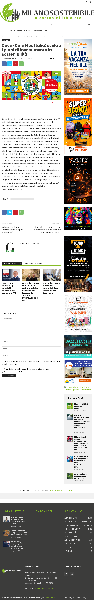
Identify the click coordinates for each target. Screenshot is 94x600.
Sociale (12, 31)
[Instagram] (90, 1)
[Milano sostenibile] (47, 12)
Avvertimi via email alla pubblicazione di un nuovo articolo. (28, 372)
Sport (19, 31)
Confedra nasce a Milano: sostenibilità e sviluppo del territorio (51, 288)
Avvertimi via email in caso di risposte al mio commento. (27, 369)
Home (11, 25)
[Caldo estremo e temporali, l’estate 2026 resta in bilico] (6, 533)
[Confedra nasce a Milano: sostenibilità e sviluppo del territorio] (52, 275)
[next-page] (7, 305)
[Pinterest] (15, 63)
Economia (29, 25)
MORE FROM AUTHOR (33, 264)
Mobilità (48, 25)
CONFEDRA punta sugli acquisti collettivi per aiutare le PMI (9, 288)
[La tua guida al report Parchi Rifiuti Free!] (70, 476)
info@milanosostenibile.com (47, 588)
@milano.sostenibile (62, 490)
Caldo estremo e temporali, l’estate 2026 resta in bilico (19, 533)
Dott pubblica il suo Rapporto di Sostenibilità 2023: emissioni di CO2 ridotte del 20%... (82, 462)
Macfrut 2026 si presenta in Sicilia (81, 406)
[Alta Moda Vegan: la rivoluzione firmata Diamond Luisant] (6, 519)
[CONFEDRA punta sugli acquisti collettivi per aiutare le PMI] (11, 275)
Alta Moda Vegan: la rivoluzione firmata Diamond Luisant (18, 520)
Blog (84, 598)
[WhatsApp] (21, 63)
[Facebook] (86, 1)
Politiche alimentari (62, 25)
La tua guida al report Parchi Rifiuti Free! (80, 476)
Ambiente (19, 25)
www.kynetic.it (50, 598)
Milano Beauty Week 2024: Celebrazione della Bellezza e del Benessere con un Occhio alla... (81, 443)
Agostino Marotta (11, 58)
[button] (89, 25)
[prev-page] (3, 305)
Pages (71, 598)
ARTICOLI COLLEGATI (12, 264)
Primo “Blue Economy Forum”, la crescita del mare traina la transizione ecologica (47, 230)
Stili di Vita (78, 25)
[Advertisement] (31, 111)
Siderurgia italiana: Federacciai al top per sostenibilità (12, 230)
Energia (39, 25)
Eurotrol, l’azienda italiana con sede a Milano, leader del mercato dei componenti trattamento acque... (82, 422)
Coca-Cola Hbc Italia (22, 199)
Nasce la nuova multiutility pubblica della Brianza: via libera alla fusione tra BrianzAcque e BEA (30, 292)
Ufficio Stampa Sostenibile (35, 31)
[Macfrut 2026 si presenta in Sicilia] (70, 406)
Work (78, 598)
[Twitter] (9, 63)
